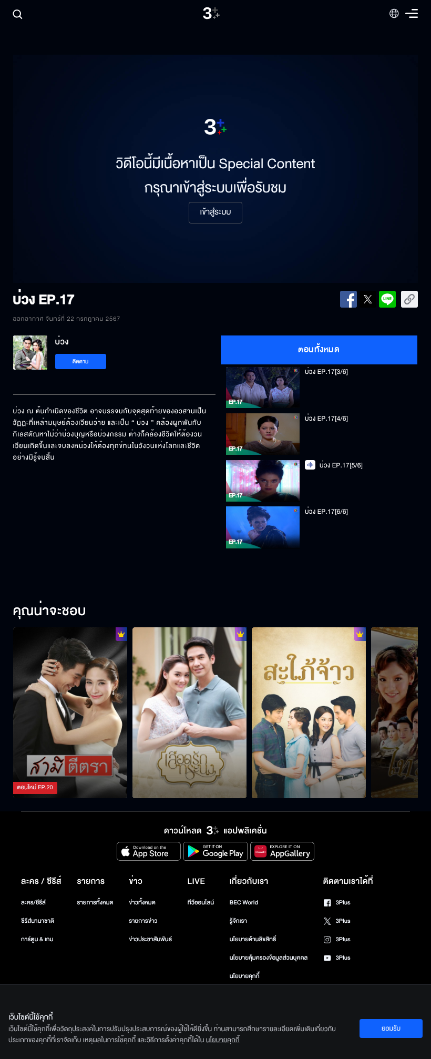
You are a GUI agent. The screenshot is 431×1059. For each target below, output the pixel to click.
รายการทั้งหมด (95, 903)
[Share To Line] (387, 299)
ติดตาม (81, 361)
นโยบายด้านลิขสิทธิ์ (253, 939)
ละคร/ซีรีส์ (33, 903)
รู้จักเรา (238, 921)
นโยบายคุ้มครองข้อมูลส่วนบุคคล (269, 958)
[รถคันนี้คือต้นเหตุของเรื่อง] (309, 713)
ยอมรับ (391, 1028)
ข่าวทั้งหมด (142, 903)
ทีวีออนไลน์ (201, 903)
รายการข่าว (143, 921)
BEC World (244, 903)
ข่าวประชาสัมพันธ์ (150, 939)
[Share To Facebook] (348, 299)
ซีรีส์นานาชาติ (37, 921)
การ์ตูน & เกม (37, 939)
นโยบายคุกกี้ (245, 976)
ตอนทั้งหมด (319, 350)
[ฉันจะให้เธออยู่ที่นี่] (189, 713)
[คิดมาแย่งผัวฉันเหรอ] (70, 713)
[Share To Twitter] (368, 299)
